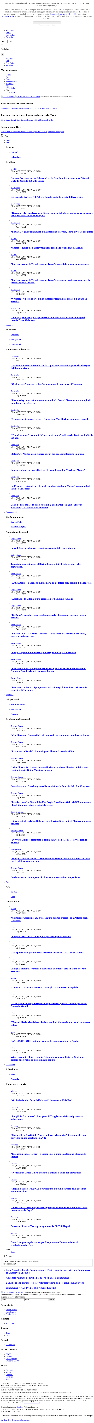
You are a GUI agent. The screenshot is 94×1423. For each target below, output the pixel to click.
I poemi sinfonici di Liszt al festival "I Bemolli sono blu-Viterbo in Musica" (48, 470)
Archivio (9, 37)
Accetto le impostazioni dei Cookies (47, 23)
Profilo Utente (11, 1314)
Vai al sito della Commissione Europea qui (15, 1420)
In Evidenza (10, 1345)
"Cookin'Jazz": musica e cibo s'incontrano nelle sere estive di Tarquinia (46, 384)
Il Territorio (10, 88)
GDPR (8, 1354)
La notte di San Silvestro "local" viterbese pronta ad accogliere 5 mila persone (45, 1282)
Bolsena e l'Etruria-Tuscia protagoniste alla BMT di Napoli (40, 1226)
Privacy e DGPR (12, 1361)
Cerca (8, 1335)
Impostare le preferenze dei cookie (63, 14)
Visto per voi (16, 339)
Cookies (9, 1356)
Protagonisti (16, 344)
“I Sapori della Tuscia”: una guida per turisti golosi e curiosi (41, 936)
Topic (13, 92)
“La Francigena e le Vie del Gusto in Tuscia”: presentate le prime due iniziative (50, 264)
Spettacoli (9, 84)
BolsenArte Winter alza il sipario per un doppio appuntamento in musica (47, 454)
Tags (8, 1333)
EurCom (20, 1407)
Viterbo (14, 1074)
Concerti (9, 79)
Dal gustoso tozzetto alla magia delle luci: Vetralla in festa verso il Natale (29, 108)
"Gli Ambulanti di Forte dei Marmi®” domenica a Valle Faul (41, 1100)
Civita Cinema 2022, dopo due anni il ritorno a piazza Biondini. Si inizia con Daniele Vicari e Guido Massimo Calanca (49, 768)
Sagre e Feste (16, 522)
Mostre (14, 892)
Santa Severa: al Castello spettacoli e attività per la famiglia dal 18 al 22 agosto (50, 786)
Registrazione (11, 1312)
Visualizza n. (8, 1264)
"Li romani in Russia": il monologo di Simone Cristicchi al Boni (43, 751)
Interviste (15, 714)
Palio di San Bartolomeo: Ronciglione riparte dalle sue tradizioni (43, 548)
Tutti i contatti (11, 1323)
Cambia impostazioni (47, 25)
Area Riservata (11, 1310)
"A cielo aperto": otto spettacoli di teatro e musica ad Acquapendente (45, 877)
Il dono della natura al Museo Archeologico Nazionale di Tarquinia (44, 987)
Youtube (9, 1379)
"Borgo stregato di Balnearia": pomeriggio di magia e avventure (43, 652)
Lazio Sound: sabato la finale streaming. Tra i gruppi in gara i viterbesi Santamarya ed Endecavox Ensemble (46, 506)
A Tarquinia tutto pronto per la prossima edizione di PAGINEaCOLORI (47, 952)
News (8, 77)
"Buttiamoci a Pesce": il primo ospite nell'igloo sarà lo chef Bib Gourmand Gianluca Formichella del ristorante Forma (48, 669)
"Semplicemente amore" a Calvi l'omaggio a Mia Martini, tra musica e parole (50, 419)
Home (8, 75)
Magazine (9, 30)
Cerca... (4, 41)
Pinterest (9, 1377)
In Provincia (16, 157)
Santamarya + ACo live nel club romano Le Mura (31, 1287)
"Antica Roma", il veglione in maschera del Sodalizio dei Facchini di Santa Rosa (51, 582)
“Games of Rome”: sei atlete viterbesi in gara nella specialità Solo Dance (47, 247)
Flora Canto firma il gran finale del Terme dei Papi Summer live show (28, 120)
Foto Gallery (11, 35)
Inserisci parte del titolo (12, 1261)
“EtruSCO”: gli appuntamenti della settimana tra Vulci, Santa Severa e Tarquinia (52, 231)
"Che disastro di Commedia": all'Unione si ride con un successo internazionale (50, 735)
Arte (7, 86)
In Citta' (14, 152)
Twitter (8, 1372)
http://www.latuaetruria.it (32, 1403)
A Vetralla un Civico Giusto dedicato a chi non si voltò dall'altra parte (46, 1172)
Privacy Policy (11, 1359)
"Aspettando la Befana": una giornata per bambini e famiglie (42, 599)
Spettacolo (15, 335)
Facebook (9, 1370)
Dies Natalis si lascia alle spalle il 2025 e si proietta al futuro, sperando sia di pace (32, 132)
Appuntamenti (11, 81)
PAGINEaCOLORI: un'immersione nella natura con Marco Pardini (45, 1041)
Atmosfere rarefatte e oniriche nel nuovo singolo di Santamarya (37, 1277)
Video (8, 33)
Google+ (9, 1375)
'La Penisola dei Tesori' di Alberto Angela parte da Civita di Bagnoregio (47, 197)
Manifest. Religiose (18, 527)
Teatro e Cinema (18, 704)
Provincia (15, 1079)
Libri (13, 897)
